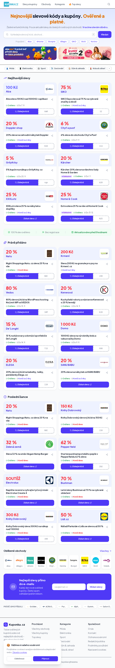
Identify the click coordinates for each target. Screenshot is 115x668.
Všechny (104, 551)
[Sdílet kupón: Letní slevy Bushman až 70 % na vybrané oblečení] (107, 491)
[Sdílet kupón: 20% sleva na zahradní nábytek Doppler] (52, 136)
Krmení (65, 255)
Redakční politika (96, 641)
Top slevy (36, 637)
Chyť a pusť (68, 127)
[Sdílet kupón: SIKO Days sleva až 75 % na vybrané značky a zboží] (107, 99)
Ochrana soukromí (97, 637)
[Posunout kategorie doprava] (109, 68)
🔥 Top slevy (75, 4)
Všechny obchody (41, 628)
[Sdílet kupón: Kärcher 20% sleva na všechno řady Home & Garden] (107, 170)
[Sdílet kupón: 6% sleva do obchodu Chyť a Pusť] (107, 136)
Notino (94, 41)
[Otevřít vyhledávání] (108, 4)
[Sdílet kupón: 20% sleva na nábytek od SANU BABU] (107, 373)
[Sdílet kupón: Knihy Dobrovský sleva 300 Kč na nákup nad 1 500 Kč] (52, 527)
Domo (64, 328)
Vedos (10, 292)
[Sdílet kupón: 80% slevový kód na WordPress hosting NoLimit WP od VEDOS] (52, 300)
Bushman (66, 482)
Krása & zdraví (97, 68)
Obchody (46, 4)
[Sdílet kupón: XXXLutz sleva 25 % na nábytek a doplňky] (52, 207)
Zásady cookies (19, 652)
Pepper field (68, 446)
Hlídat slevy (96, 586)
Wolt (83, 41)
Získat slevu (29, 218)
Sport (42, 68)
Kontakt (92, 633)
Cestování (57, 68)
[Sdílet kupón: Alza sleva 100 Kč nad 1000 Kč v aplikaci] (52, 99)
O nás (91, 628)
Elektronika (25, 68)
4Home (40, 41)
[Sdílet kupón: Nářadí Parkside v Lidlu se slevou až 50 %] (107, 527)
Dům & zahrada (76, 68)
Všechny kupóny (40, 633)
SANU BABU (67, 364)
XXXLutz (11, 198)
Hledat (104, 34)
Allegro (63, 41)
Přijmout (45, 659)
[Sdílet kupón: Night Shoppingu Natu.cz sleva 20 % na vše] (52, 264)
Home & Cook (69, 198)
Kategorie (60, 4)
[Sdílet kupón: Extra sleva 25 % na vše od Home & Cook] (107, 207)
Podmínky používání (98, 645)
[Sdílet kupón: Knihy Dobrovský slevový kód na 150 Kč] (107, 418)
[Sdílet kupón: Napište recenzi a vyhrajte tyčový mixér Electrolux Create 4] (52, 491)
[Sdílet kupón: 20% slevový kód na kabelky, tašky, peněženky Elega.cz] (52, 373)
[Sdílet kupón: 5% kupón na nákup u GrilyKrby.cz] (52, 170)
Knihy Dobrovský (71, 410)
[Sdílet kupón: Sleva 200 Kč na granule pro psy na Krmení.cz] (107, 264)
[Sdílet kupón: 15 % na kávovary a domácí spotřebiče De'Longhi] (52, 336)
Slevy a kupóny (30, 4)
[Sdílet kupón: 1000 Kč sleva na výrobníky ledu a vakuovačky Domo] (107, 336)
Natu (9, 256)
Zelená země (13, 446)
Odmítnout (19, 659)
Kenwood (66, 292)
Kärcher (66, 162)
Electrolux (12, 482)
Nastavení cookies (97, 649)
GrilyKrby (12, 162)
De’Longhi (12, 328)
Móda (10, 68)
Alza (29, 41)
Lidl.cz (65, 519)
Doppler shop (14, 127)
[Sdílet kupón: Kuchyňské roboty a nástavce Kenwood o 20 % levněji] (107, 300)
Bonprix (51, 41)
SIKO (74, 41)
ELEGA (10, 364)
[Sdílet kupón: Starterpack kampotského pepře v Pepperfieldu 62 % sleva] (107, 454)
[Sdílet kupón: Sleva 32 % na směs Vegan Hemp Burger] (52, 454)
